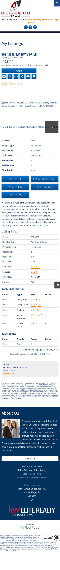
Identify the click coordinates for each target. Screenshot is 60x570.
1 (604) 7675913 (9, 370)
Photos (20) (15, 179)
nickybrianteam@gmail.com (38, 19)
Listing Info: (9, 231)
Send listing (15, 187)
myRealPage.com (30, 528)
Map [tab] (20, 83)
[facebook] (25, 27)
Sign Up (30, 22)
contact (6, 450)
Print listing (15, 195)
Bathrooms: (9, 333)
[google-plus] (30, 27)
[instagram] (34, 27)
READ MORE (30, 458)
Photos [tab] (12, 83)
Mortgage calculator (44, 187)
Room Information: (13, 289)
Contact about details (44, 179)
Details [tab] (5, 83)
